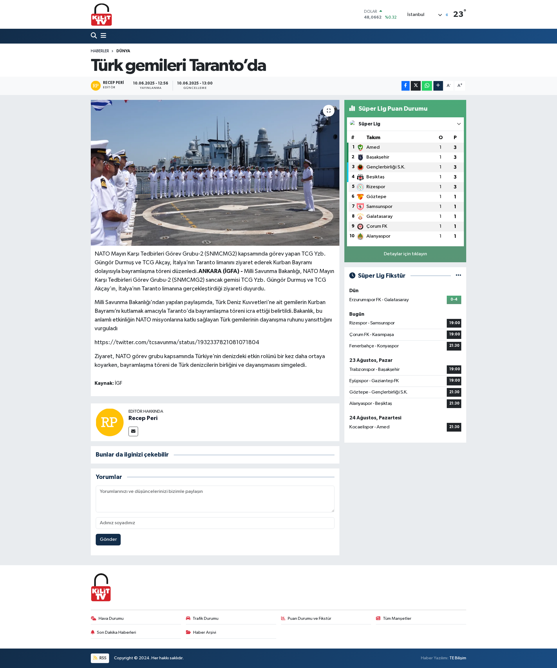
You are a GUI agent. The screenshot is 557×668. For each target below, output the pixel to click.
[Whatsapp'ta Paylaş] (427, 86)
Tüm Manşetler (397, 618)
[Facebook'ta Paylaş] (406, 86)
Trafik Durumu (205, 618)
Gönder (108, 539)
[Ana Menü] (102, 36)
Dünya (123, 51)
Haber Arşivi (204, 632)
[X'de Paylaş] (416, 86)
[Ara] (94, 36)
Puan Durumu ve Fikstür (309, 618)
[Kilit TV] (101, 14)
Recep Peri (143, 418)
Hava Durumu (111, 618)
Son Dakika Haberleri (116, 632)
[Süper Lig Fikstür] (458, 275)
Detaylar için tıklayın (405, 254)
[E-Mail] (133, 431)
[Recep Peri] (110, 422)
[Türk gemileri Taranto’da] (215, 173)
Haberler (100, 51)
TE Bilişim (457, 658)
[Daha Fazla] (438, 86)
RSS (102, 658)
